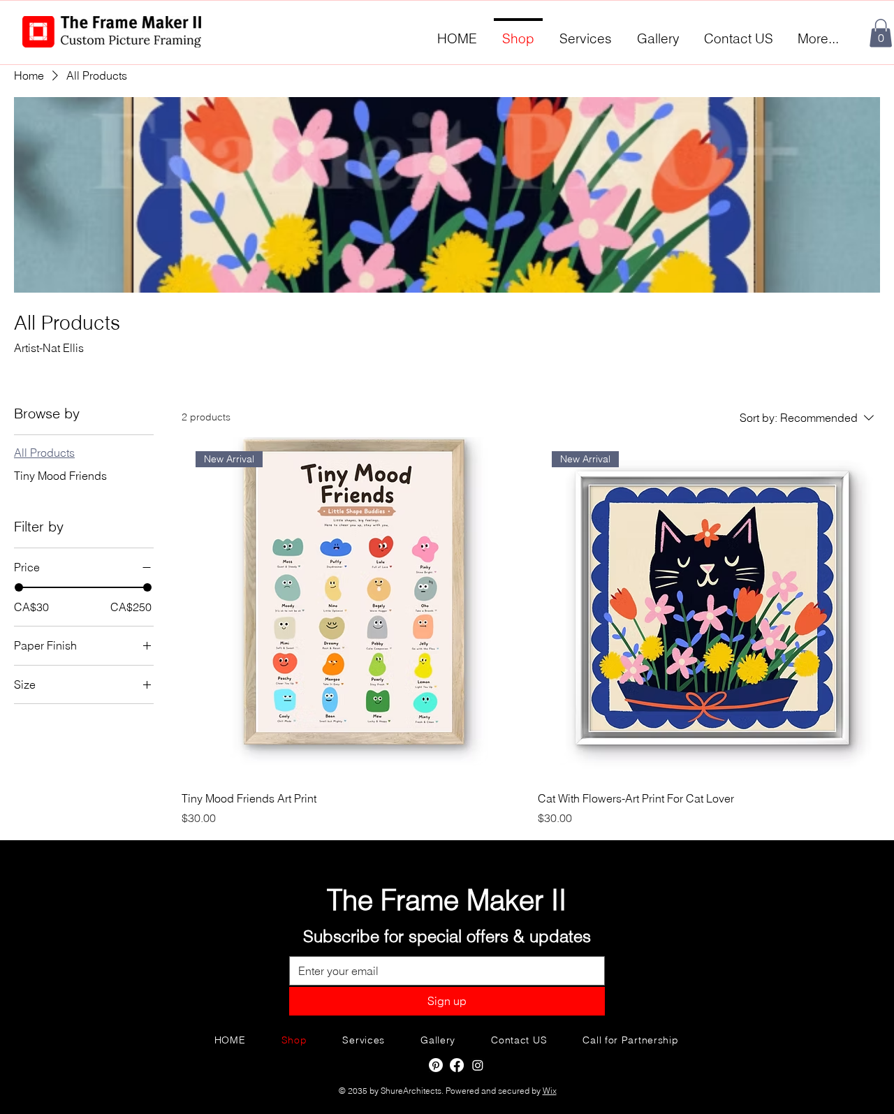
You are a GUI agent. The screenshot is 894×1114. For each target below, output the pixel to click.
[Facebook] (457, 1065)
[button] (881, 33)
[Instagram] (478, 1065)
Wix (550, 1090)
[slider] (18, 587)
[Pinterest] (436, 1065)
